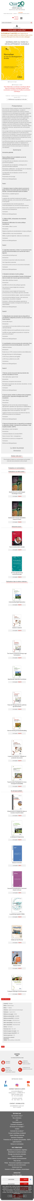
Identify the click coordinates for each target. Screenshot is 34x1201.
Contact (15, 13)
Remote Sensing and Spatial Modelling (17, 730)
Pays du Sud (17, 1160)
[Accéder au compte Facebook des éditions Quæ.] (5, 1082)
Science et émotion (17, 862)
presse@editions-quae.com (17, 1105)
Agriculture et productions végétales (17, 1150)
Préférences (12, 1196)
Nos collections (17, 1118)
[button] (17, 455)
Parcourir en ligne (13, 81)
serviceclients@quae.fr (17, 1091)
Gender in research (17, 627)
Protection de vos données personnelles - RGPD (17, 1139)
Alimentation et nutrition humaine (17, 1152)
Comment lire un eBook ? (9, 1037)
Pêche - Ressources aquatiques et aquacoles (17, 1163)
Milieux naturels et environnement (17, 1158)
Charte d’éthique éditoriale (17, 1135)
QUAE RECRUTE (17, 1142)
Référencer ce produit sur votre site (18, 99)
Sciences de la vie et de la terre (17, 1165)
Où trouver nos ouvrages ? (17, 1126)
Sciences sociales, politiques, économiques (17, 1169)
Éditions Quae (10, 1005)
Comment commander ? (17, 1124)
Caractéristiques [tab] (6, 999)
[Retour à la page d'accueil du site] (17, 4)
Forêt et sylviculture (17, 1156)
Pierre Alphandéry (8, 86)
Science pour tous (17, 1167)
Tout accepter (21, 1196)
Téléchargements (17, 1122)
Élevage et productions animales (17, 1154)
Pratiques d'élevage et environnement (17, 991)
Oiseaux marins (17, 965)
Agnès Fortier (25, 88)
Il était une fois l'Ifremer (17, 939)
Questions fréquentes (17, 1137)
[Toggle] (21, 18)
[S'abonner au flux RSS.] (28, 1085)
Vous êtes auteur (17, 1175)
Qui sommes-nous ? (17, 1116)
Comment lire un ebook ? (17, 1131)
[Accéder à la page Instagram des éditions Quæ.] (17, 1085)
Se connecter (16, 28)
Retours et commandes (17, 1144)
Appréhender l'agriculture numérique (17, 679)
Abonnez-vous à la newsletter (16, 18)
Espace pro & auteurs (8, 13)
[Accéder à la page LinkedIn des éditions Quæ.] (5, 1085)
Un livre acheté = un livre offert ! (17, 30)
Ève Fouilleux (20, 90)
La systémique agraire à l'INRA (17, 914)
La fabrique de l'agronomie (17, 837)
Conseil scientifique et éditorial (17, 1133)
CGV (17, 1120)
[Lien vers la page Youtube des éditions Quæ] (28, 1082)
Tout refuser (17, 1198)
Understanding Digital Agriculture (17, 602)
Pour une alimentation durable (17, 547)
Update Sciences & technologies (19, 95)
